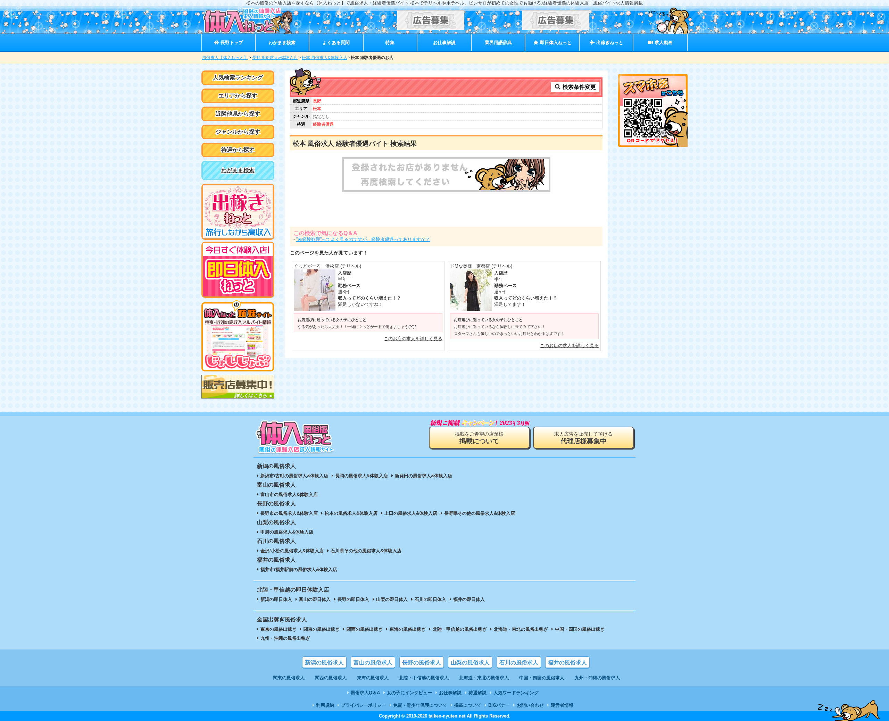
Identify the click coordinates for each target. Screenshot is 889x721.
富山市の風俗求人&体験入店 (289, 494)
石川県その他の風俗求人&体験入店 (366, 550)
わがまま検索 (282, 42)
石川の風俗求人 (518, 662)
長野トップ (231, 42)
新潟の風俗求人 (324, 662)
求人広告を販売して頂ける (583, 438)
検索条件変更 (578, 87)
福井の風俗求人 (567, 662)
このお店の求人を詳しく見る (413, 338)
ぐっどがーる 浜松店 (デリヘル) (327, 266)
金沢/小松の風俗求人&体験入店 (292, 550)
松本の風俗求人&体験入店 (351, 513)
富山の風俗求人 (373, 662)
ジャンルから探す (238, 132)
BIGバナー (499, 705)
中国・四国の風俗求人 (541, 677)
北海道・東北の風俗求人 (484, 677)
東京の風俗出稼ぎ (278, 629)
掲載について (467, 705)
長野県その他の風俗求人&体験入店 (479, 513)
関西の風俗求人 (331, 677)
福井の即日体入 (469, 599)
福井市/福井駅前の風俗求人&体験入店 (298, 569)
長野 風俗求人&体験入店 (275, 57)
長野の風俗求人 (421, 662)
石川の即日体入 (430, 599)
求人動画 (663, 42)
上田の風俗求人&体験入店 (410, 513)
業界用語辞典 (498, 42)
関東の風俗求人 (289, 677)
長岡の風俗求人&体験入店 (361, 475)
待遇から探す (238, 150)
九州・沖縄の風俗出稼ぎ (285, 638)
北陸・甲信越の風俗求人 (424, 677)
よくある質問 (336, 42)
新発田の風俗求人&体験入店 (423, 475)
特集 (389, 42)
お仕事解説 (444, 42)
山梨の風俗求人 (470, 662)
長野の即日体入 (353, 599)
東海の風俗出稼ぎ (408, 629)
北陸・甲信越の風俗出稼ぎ (460, 629)
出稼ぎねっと (609, 42)
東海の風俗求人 (373, 677)
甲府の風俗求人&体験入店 (286, 532)
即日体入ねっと (555, 42)
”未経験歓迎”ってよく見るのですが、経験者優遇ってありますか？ (363, 239)
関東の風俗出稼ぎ (322, 629)
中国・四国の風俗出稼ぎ (580, 629)
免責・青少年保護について (420, 705)
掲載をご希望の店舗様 (479, 438)
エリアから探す (237, 96)
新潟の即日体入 (276, 599)
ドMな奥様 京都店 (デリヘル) (481, 266)
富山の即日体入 (315, 599)
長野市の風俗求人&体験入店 (289, 513)
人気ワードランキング (516, 692)
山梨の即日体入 (392, 599)
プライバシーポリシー (363, 705)
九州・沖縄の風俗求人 (597, 677)
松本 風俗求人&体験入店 (324, 57)
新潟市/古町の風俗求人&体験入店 (294, 475)
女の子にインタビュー (409, 692)
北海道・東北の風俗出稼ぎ (521, 629)
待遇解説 (477, 692)
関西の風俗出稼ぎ (365, 629)
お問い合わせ (530, 705)
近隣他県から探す (238, 114)
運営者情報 (562, 705)
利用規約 (325, 705)
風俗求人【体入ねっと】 (225, 57)
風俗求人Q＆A (365, 692)
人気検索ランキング (238, 78)
